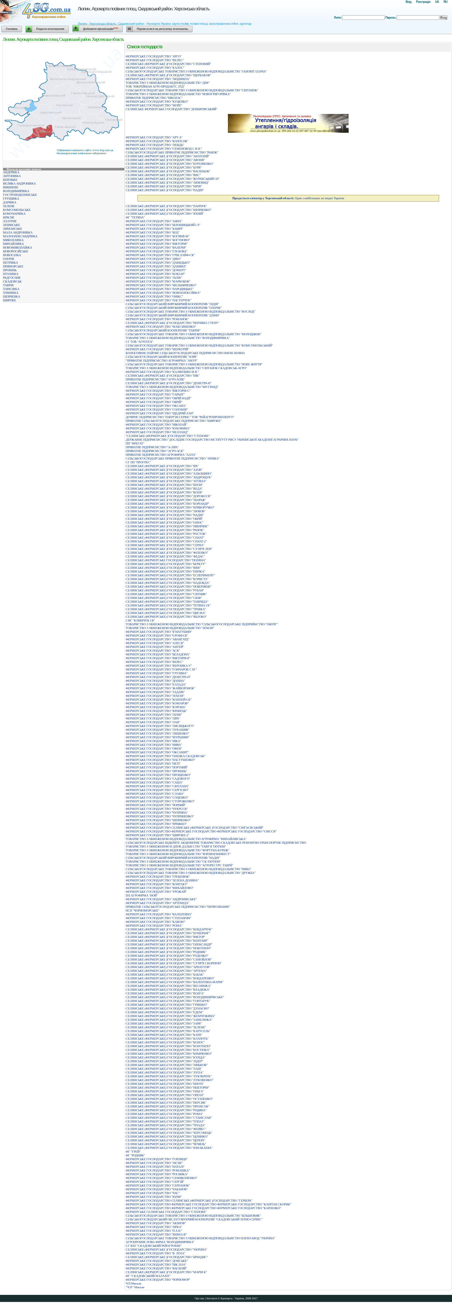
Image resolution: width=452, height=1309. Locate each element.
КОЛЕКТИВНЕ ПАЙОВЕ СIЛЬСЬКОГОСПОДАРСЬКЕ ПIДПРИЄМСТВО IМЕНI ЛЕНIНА (185, 353)
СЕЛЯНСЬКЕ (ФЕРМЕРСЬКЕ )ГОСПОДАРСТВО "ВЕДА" (164, 488)
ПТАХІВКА (10, 274)
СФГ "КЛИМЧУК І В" (140, 620)
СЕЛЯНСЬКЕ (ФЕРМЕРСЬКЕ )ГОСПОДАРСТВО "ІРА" (162, 466)
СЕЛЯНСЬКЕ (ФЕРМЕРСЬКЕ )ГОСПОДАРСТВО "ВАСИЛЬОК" (168, 171)
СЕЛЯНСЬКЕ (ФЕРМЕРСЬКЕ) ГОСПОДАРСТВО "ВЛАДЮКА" (168, 989)
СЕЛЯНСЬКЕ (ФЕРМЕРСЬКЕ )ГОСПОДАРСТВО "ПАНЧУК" (166, 206)
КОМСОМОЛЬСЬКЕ (17, 210)
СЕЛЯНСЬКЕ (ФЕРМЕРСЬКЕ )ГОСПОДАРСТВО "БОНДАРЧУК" (169, 929)
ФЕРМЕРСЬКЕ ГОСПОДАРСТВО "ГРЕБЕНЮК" (158, 876)
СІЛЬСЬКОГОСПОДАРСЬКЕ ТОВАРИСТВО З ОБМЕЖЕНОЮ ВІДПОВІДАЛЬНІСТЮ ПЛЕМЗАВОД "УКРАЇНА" (200, 1238)
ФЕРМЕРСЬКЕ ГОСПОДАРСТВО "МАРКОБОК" (158, 281)
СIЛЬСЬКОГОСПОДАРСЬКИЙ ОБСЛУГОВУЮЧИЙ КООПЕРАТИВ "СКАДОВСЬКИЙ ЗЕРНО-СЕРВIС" (194, 1219)
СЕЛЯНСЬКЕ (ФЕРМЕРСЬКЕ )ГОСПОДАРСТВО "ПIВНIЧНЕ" (167, 526)
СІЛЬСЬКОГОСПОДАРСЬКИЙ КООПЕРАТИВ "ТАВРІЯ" (163, 330)
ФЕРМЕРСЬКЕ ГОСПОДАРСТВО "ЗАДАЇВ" (155, 692)
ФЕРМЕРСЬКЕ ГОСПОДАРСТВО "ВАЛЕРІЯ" (156, 247)
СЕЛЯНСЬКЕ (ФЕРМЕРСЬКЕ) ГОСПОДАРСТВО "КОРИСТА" (167, 579)
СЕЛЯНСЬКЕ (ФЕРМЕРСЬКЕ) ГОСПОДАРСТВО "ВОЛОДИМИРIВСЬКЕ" (175, 997)
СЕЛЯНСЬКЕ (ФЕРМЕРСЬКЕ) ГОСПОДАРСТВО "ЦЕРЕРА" (165, 1140)
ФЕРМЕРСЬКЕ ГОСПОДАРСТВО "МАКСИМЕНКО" (161, 326)
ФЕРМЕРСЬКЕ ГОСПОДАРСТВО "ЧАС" (153, 1193)
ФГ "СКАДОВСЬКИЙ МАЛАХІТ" (148, 1276)
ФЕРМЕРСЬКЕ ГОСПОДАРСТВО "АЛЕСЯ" (155, 643)
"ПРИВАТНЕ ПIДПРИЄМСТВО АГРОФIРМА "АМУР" (162, 360)
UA (437, 2)
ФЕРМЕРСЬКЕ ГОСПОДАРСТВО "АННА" (154, 221)
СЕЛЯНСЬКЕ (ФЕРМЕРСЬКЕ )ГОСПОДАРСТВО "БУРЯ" (164, 167)
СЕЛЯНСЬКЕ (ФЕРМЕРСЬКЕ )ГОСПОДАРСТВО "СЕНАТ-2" (166, 541)
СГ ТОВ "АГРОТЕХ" (139, 341)
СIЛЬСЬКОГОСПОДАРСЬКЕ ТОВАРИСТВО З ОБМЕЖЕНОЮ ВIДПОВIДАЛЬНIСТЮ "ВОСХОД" (190, 311)
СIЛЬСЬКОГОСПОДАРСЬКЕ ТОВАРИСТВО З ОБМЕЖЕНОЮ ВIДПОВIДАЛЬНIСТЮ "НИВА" (188, 869)
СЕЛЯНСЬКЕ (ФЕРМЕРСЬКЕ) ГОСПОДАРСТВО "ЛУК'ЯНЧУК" (169, 1076)
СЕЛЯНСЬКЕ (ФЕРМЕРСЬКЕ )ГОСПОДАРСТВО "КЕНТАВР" (167, 940)
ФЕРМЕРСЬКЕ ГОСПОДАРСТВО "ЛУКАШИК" (158, 729)
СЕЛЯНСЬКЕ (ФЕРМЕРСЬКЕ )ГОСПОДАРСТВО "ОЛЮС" (165, 522)
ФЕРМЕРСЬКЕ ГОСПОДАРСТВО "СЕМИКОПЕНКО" (161, 1178)
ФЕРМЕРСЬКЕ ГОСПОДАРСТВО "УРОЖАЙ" (156, 891)
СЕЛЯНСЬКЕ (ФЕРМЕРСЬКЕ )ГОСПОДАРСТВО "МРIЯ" (164, 186)
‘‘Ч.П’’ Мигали (135, 1287)
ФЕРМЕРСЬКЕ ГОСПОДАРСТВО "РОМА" (154, 925)
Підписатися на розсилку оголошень (162, 29)
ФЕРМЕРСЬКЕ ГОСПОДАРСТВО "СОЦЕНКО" (157, 797)
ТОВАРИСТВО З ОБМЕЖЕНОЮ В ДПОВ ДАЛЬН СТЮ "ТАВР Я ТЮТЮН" (176, 846)
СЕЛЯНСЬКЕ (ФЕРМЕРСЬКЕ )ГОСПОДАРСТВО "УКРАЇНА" (166, 1249)
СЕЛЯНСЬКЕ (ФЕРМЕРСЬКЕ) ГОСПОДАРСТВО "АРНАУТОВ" (168, 967)
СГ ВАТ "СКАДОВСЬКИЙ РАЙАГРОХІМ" (154, 1246)
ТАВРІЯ (8, 285)
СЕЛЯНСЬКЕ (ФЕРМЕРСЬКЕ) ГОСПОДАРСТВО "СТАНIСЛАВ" (169, 1117)
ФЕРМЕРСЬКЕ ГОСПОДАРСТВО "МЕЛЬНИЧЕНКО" (161, 285)
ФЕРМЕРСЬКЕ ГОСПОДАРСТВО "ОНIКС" (154, 296)
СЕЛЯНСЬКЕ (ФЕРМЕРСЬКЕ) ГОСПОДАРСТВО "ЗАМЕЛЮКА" (169, 1020)
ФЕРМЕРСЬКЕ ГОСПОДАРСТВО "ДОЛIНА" (155, 681)
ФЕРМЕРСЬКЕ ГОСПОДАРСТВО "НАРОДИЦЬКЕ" (160, 289)
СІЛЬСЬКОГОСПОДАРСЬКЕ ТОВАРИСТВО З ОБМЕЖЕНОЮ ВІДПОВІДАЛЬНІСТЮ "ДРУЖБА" (190, 873)
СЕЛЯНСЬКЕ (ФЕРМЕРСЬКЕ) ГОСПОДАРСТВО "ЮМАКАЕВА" (169, 1148)
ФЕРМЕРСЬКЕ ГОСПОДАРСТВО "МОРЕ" (154, 105)
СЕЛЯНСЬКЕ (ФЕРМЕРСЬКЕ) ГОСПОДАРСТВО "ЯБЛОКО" (166, 616)
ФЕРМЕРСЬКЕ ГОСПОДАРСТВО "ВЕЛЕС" (155, 60)
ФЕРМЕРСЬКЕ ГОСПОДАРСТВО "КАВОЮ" (155, 922)
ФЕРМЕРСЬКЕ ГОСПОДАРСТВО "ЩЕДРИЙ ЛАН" (160, 413)
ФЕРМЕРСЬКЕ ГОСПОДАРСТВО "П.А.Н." (154, 1230)
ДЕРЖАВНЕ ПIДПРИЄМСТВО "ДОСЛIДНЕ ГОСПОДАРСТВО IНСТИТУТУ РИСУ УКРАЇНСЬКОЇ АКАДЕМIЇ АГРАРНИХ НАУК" (212, 439)
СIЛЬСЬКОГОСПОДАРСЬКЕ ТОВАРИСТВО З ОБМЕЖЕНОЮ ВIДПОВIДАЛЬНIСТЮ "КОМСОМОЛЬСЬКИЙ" (199, 345)
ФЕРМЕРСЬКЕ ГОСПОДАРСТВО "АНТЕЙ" (155, 647)
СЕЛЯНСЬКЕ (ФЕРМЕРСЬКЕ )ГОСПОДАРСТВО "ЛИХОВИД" (167, 182)
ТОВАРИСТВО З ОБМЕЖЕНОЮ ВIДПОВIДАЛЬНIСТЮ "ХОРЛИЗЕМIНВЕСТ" (178, 854)
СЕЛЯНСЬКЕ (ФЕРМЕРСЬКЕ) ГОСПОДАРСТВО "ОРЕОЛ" (165, 1095)
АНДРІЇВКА (11, 172)
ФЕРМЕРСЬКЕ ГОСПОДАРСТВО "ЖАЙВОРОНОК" (160, 688)
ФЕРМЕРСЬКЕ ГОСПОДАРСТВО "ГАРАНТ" (155, 394)
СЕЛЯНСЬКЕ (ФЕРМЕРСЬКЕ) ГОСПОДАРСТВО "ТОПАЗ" (165, 1121)
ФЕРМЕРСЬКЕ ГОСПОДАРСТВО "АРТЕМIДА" (157, 903)
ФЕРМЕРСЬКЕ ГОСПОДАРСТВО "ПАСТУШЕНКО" (160, 760)
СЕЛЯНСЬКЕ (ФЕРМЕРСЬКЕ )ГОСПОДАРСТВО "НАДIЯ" (165, 190)
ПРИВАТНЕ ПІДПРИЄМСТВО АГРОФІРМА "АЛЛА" (161, 455)
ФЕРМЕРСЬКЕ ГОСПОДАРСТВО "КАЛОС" (155, 67)
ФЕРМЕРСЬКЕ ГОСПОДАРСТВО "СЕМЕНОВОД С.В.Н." (164, 148)
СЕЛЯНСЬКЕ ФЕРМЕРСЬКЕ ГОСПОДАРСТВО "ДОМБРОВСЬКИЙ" (171, 109)
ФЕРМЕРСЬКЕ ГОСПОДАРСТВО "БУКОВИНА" (158, 428)
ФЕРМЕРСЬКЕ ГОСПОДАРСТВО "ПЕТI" (153, 763)
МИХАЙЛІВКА (13, 244)
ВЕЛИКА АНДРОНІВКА (19, 183)
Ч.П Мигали (133, 1283)
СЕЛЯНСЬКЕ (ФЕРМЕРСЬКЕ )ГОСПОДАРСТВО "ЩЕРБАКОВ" (168, 75)
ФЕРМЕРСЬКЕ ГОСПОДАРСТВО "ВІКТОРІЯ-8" (158, 658)
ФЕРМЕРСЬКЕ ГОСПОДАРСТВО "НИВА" (154, 745)
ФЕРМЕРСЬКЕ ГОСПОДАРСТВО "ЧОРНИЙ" (156, 805)
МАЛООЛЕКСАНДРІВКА (20, 236)
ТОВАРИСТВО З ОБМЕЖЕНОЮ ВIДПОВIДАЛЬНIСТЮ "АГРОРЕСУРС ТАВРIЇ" (179, 865)
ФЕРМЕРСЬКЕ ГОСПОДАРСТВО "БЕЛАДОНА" (158, 654)
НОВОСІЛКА (12, 255)
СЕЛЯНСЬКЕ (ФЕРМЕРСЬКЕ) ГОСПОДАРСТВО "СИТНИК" (166, 594)
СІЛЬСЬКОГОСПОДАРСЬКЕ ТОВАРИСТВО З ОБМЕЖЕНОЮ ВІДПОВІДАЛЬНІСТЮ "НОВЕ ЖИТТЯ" (194, 364)
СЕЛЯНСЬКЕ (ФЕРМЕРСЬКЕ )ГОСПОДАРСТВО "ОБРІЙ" (164, 519)
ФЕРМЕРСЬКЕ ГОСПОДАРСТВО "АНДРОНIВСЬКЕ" (161, 899)
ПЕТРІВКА (10, 262)
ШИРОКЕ (9, 300)
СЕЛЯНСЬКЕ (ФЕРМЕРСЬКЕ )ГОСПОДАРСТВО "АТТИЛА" (166, 481)
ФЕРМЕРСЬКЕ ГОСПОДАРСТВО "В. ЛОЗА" (155, 1253)
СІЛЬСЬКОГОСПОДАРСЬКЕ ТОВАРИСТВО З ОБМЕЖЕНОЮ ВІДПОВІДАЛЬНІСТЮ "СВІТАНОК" (192, 90)
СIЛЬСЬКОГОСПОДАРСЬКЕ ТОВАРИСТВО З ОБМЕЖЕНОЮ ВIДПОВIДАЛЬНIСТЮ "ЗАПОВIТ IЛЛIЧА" (196, 71)
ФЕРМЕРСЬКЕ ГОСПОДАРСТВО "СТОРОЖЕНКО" (160, 801)
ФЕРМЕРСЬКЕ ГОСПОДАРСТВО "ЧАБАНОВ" (157, 1189)
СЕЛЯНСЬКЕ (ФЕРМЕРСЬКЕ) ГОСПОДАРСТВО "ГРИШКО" (166, 1004)
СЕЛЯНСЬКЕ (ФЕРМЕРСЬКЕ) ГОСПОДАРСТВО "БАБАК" (165, 974)
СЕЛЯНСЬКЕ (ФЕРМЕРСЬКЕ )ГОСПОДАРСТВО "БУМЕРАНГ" (168, 933)
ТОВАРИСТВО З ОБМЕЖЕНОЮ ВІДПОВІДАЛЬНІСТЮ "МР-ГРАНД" (172, 387)
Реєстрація (423, 2)
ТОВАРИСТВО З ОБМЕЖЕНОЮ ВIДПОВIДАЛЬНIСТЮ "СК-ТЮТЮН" (173, 861)
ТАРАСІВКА (11, 289)
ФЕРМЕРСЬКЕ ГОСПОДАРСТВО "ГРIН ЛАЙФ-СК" (160, 255)
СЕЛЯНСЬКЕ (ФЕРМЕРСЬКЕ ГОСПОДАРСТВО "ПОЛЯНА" (166, 560)
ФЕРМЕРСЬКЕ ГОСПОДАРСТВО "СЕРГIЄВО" (157, 790)
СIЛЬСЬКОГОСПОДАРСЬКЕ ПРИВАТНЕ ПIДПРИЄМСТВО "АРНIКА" (173, 458)
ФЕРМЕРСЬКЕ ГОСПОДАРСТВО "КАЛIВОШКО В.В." (162, 372)
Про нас (199, 1298)
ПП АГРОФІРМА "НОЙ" (142, 895)
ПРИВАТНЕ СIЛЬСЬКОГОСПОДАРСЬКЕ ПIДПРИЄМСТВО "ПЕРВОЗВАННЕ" (178, 907)
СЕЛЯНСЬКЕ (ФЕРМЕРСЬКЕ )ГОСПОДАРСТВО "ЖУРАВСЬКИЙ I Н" (172, 179)
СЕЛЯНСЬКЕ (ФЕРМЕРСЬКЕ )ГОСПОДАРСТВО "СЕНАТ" (165, 537)
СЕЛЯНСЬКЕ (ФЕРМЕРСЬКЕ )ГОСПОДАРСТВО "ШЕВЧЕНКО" (168, 210)
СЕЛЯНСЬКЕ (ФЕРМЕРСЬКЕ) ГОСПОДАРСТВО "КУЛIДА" (166, 1057)
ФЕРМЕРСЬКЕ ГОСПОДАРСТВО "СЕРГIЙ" (155, 1182)
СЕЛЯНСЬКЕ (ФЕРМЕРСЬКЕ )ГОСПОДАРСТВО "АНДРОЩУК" (169, 477)
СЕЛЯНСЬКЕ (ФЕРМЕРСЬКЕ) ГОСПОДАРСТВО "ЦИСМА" (166, 613)
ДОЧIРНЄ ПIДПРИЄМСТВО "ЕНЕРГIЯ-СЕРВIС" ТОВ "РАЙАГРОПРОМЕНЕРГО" (180, 417)
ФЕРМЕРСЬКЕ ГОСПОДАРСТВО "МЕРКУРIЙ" (157, 349)
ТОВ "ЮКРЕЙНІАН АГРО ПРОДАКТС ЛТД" (155, 86)
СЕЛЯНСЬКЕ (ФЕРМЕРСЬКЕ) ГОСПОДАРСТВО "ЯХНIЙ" (165, 213)
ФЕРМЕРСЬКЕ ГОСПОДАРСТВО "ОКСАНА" (156, 406)
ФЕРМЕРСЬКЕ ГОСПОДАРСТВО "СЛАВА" (155, 794)
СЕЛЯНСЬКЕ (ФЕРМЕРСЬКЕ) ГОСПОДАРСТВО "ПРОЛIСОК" (168, 1106)
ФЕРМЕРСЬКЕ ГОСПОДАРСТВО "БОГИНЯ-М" (158, 236)
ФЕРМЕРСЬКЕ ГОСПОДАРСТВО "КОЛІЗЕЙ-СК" (159, 699)
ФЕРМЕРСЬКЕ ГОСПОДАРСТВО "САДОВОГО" (158, 778)
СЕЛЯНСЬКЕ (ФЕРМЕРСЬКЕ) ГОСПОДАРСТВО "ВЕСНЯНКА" (168, 986)
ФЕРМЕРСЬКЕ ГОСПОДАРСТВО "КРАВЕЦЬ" (156, 711)
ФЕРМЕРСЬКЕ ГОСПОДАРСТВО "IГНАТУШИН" (159, 632)
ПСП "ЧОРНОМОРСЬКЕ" (142, 910)
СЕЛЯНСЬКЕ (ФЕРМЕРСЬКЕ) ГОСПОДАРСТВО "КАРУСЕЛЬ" (168, 1031)
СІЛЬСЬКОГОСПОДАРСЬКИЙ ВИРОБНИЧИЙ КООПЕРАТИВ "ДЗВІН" (173, 315)
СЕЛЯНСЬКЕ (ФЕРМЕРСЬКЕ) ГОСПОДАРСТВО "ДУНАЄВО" (167, 1008)
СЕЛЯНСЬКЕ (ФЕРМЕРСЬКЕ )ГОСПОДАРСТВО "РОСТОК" (166, 534)
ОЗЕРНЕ (8, 259)
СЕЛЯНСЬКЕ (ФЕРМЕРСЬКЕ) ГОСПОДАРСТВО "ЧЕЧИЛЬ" (166, 1144)
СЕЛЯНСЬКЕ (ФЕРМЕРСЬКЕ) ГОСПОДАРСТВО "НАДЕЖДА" (168, 583)
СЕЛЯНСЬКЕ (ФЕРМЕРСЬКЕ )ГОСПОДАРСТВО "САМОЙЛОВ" (169, 959)
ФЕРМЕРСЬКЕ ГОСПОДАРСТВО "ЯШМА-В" (156, 1234)
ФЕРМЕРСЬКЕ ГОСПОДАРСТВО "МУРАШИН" (157, 737)
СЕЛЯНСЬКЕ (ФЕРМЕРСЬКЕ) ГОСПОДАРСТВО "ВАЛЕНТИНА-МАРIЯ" (174, 982)
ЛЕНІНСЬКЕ (11, 225)
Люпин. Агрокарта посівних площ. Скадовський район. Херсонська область (143, 8)
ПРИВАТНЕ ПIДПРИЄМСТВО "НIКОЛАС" (154, 98)
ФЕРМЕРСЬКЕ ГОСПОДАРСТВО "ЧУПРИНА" (157, 812)
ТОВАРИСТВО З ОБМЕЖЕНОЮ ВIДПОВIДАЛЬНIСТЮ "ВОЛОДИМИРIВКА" (178, 338)
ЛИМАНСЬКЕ (12, 228)
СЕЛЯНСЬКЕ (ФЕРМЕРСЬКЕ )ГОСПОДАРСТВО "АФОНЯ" (165, 160)
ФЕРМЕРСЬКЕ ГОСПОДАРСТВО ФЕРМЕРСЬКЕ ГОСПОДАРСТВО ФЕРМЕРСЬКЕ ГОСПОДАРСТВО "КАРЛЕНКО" (203, 1208)
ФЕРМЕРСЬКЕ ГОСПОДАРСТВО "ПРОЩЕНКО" (158, 775)
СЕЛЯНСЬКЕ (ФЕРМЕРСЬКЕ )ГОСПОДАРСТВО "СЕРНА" (165, 545)
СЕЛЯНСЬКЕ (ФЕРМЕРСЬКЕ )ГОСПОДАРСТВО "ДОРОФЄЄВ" (168, 496)
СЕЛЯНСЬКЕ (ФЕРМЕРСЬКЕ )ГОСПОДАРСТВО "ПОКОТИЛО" (168, 948)
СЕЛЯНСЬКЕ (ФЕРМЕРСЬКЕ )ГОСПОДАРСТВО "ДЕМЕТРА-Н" (168, 383)
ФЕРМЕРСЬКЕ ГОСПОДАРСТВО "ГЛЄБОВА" (156, 251)
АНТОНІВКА (12, 176)
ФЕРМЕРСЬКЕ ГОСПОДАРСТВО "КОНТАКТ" (157, 884)
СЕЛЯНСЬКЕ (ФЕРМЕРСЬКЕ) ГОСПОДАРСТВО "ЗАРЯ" (164, 1023)
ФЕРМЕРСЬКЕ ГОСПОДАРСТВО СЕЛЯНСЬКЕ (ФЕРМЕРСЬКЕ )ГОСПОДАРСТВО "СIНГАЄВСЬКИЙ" (194, 827)
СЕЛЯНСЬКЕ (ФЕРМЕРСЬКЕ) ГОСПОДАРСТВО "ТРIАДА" (165, 1125)
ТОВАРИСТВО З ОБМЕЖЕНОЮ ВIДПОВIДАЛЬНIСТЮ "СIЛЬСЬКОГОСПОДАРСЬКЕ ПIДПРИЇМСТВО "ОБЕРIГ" (202, 624)
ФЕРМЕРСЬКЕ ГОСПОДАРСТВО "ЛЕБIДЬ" (155, 145)
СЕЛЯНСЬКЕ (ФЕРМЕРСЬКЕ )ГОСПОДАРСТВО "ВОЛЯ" (164, 492)
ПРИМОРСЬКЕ (13, 266)
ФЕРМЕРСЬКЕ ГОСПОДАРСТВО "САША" (154, 782)
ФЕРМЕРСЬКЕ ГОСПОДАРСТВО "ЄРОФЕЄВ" (157, 635)
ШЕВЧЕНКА (11, 296)
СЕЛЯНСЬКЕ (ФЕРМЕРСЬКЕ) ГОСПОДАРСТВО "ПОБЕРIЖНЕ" (169, 586)
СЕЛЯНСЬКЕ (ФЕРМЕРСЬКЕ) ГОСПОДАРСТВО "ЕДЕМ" (164, 1012)
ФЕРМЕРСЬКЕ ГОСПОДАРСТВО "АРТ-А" (154, 137)
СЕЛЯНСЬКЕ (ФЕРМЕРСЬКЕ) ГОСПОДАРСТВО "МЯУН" (165, 1084)
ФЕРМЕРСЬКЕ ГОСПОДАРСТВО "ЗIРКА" (154, 1227)
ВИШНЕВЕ (10, 187)
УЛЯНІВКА (10, 293)
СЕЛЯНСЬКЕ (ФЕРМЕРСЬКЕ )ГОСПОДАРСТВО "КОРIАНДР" (167, 503)
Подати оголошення (50, 29)
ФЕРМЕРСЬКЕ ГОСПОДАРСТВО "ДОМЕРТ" (156, 270)
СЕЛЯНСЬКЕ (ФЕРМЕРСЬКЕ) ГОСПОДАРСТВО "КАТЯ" (164, 1035)
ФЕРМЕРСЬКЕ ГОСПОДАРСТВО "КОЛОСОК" (157, 141)
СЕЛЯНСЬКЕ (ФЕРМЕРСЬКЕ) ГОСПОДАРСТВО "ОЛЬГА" (165, 1091)
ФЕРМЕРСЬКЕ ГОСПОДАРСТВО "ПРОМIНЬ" (156, 771)
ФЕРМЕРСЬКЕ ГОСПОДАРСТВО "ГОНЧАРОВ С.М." (161, 669)
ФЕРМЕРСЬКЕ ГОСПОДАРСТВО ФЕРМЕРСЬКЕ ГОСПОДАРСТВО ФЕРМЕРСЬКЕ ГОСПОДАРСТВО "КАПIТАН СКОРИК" (208, 1204)
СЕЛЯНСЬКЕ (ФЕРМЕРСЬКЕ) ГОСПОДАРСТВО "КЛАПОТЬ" (167, 1038)
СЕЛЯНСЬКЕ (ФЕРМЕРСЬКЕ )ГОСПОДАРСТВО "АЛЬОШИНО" (169, 473)
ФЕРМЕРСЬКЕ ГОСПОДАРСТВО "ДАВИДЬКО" (158, 262)
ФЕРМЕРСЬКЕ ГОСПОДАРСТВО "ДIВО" (153, 259)
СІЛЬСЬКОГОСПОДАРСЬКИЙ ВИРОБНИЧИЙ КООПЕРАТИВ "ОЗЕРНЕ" (174, 308)
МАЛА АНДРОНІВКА (17, 232)
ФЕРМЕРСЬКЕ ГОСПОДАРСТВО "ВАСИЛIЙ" (156, 1268)
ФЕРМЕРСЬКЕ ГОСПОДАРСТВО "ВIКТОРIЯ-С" (158, 390)
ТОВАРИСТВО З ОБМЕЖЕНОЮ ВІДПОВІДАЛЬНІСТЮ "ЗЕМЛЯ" (170, 628)
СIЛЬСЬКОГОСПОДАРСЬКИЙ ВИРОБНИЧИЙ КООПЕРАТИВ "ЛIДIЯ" (172, 304)
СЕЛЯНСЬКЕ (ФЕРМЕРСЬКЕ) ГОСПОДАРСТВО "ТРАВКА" (166, 609)
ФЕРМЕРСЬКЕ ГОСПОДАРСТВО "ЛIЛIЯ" (154, 277)
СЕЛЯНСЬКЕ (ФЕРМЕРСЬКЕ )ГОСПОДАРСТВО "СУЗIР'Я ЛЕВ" (169, 549)
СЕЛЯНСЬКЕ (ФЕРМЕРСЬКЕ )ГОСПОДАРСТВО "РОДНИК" (166, 952)
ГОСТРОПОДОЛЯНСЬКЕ (20, 195)
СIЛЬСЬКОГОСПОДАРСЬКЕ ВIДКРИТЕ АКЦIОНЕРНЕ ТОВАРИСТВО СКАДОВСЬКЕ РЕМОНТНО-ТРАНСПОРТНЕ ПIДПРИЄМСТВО (216, 842)
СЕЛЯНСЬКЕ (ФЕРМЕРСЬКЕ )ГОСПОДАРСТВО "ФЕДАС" (165, 556)
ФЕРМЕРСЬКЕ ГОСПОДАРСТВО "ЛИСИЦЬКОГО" (160, 726)
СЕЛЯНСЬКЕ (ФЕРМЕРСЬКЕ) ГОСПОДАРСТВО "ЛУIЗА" (164, 1072)
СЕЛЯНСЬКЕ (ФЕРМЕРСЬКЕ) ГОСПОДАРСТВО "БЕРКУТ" (166, 564)
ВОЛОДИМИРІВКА (16, 191)
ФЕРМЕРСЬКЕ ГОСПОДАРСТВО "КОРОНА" (156, 707)
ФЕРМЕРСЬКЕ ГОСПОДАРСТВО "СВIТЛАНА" (157, 786)
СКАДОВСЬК (12, 281)
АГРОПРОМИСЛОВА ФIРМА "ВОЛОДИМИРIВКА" (160, 1242)
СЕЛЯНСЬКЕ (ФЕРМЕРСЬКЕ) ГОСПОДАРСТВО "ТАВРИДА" (167, 601)
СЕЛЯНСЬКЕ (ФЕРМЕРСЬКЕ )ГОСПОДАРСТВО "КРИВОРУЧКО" (170, 507)
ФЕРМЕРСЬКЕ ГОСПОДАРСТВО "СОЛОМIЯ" (157, 409)
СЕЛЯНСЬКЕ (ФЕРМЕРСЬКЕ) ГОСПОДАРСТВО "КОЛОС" (165, 1042)
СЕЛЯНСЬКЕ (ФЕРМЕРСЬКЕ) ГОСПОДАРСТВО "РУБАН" (165, 590)
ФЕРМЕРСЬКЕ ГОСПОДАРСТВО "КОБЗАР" (155, 274)
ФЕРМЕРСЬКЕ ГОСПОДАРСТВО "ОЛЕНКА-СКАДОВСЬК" (166, 756)
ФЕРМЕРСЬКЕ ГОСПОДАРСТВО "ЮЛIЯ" (154, 1197)
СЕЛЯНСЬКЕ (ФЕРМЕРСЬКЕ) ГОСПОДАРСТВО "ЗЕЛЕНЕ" (166, 1027)
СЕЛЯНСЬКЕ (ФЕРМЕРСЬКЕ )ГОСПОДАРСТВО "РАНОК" (165, 530)
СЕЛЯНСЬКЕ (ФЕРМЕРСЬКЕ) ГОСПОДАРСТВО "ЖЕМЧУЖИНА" (170, 1016)
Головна (11, 29)
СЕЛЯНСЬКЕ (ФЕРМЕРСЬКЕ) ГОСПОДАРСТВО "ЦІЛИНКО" (167, 1136)
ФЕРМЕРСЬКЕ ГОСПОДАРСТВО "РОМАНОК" (157, 319)
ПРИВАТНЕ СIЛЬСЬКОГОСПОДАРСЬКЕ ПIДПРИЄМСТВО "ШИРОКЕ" (174, 421)
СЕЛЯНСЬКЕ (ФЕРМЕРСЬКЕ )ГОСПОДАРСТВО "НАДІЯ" (165, 515)
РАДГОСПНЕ (12, 277)
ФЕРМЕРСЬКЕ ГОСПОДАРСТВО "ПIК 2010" (156, 1264)
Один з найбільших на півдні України (288, 198)
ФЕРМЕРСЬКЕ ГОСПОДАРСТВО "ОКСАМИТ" (157, 752)
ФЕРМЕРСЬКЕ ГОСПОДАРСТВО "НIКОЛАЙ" (156, 424)
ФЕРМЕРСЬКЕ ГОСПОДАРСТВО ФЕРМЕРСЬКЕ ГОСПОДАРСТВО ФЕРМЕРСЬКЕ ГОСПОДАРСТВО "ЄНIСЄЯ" (201, 831)
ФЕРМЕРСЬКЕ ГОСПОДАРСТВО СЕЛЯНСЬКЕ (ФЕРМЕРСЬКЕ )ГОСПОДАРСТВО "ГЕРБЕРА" (189, 1200)
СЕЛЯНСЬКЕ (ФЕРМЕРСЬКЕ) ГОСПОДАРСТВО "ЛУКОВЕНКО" (169, 1080)
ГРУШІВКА (11, 198)
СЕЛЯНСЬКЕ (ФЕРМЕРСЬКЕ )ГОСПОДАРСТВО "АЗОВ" (164, 470)
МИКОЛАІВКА (13, 240)
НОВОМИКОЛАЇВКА (17, 247)
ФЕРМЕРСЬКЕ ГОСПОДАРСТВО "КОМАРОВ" (157, 703)
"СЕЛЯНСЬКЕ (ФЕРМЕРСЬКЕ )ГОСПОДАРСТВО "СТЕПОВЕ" (168, 436)
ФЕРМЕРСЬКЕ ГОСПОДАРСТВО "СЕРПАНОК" (158, 1185)
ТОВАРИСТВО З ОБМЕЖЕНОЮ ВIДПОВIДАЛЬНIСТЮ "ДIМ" (168, 83)
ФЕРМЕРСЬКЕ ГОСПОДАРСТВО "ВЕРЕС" (154, 662)
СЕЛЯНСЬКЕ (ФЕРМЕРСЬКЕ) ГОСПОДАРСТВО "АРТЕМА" (166, 971)
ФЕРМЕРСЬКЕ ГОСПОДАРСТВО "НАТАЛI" (155, 1166)
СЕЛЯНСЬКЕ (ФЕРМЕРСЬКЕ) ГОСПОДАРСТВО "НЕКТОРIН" (167, 1087)
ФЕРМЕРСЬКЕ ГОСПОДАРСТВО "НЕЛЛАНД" (157, 432)
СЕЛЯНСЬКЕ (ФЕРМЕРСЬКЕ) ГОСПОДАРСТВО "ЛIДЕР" (164, 1061)
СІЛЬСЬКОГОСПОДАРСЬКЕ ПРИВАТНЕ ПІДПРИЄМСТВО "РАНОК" (172, 152)
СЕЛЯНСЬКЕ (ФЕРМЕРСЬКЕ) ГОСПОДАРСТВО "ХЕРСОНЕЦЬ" (169, 1133)
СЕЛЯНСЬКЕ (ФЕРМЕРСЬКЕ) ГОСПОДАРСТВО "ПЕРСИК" (166, 1102)
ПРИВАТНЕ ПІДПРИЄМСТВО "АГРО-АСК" (155, 451)
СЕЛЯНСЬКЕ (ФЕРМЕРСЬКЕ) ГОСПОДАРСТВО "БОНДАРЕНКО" (170, 978)
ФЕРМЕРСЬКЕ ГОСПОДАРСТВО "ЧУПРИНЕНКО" (160, 816)
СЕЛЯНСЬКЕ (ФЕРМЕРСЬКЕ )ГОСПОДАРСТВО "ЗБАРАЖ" (166, 500)
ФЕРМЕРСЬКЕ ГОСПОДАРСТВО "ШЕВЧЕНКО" (158, 820)
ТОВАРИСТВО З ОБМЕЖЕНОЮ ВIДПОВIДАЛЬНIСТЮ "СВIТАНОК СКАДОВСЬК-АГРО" (186, 368)
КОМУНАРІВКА (14, 213)
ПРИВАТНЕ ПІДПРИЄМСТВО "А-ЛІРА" (152, 447)
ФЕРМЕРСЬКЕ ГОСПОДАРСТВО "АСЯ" (153, 650)
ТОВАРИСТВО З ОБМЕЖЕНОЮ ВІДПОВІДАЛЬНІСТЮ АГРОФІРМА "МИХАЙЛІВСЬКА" (186, 839)
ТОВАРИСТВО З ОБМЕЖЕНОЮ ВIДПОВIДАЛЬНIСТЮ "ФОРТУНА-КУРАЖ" (177, 850)
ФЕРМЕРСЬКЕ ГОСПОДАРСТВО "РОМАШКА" (158, 1170)
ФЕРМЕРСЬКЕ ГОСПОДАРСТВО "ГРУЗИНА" (156, 673)
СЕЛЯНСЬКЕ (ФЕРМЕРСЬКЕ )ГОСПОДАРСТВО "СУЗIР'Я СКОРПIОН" (174, 963)
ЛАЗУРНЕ (10, 221)
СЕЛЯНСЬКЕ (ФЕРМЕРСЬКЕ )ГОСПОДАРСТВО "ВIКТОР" (165, 937)
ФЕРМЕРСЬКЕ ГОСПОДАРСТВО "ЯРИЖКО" (156, 824)
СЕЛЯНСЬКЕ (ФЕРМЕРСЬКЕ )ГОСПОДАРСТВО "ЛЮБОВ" (166, 511)
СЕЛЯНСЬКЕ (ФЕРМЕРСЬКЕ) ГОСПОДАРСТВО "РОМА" (164, 1114)
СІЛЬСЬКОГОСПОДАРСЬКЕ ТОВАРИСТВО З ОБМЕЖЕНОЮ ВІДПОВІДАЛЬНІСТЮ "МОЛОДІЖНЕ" (194, 334)
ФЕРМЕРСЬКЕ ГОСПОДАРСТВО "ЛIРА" (153, 718)
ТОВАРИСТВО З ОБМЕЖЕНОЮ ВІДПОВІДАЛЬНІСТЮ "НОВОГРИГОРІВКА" (178, 94)
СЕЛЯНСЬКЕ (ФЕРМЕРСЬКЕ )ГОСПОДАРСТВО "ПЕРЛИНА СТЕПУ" (172, 323)
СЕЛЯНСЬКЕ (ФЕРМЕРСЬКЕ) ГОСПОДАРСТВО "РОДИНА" (166, 1110)
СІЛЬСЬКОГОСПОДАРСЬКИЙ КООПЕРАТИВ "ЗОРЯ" (161, 357)
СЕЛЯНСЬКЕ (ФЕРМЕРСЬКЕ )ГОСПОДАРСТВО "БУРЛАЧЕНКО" (170, 164)
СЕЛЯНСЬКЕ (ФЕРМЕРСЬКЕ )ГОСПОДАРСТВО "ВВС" (163, 175)
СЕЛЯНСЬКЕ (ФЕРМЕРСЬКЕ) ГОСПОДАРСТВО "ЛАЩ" (164, 1069)
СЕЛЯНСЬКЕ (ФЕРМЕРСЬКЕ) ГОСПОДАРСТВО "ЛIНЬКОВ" (167, 1065)
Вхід (408, 2)
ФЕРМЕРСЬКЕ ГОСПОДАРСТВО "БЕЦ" (152, 232)
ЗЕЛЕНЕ (9, 206)
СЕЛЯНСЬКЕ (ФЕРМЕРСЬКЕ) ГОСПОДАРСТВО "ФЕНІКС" (166, 1129)
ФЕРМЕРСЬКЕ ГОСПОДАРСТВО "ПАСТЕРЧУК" (158, 300)
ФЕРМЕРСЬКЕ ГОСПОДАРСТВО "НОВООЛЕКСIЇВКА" (163, 293)
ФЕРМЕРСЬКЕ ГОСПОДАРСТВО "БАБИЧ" (154, 228)
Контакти (211, 1298)
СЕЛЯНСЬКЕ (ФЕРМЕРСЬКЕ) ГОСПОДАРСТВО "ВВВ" (163, 568)
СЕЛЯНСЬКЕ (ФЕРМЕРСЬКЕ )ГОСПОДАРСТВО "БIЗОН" (164, 485)
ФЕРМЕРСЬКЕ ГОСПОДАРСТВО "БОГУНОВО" (158, 240)
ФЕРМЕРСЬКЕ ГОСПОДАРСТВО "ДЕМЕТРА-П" (158, 677)
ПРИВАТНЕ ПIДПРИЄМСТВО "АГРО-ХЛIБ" (155, 379)
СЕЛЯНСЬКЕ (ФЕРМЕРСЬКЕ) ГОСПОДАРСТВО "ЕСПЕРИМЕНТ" (170, 575)
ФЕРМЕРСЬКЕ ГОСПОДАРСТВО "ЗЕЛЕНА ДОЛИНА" (162, 880)
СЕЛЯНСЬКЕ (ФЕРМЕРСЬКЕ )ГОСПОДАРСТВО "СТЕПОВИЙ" (168, 64)
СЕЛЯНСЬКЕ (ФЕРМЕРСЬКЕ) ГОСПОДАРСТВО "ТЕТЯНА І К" (168, 605)
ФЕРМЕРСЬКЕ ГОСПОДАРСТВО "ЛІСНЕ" (154, 1163)
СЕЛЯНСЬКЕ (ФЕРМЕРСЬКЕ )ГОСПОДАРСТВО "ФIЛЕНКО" (167, 552)
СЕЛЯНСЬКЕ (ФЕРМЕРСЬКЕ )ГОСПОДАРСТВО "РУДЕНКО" (167, 956)
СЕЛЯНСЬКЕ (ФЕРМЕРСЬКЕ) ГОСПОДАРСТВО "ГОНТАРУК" (168, 1001)
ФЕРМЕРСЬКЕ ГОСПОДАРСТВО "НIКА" (153, 741)
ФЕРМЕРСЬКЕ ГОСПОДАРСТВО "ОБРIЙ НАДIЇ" (158, 398)
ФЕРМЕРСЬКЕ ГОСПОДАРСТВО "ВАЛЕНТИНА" (159, 914)
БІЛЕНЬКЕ (10, 180)
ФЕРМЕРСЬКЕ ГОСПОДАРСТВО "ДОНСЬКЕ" (157, 1261)
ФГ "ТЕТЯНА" (135, 217)
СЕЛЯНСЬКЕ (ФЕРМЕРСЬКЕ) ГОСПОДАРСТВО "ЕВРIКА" (165, 571)
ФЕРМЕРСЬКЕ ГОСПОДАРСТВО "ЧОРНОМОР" (158, 1279)
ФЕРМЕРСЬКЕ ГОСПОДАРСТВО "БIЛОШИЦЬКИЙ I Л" (163, 225)
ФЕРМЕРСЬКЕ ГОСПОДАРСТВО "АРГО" (154, 56)
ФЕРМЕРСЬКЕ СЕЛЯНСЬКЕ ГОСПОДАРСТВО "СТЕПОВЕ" (166, 1212)
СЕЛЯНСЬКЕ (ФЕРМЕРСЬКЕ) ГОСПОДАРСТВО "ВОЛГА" (165, 993)
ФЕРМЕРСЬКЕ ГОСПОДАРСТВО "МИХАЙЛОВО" (160, 888)
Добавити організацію (100, 29)
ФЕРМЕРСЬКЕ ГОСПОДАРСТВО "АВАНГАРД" (157, 639)
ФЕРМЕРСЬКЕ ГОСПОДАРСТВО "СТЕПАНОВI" (158, 918)
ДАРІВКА (9, 202)
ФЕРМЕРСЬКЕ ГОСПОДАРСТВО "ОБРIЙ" (154, 402)
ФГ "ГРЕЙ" (133, 1151)
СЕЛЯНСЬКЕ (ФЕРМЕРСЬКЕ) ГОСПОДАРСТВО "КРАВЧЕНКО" (169, 1053)
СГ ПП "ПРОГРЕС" (138, 462)
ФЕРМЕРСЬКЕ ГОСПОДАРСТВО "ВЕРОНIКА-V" (159, 665)
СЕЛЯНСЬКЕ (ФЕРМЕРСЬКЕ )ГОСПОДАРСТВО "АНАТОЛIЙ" (168, 156)
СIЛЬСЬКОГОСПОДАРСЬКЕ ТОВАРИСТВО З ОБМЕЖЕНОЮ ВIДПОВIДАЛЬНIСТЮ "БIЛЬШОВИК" (193, 1215)
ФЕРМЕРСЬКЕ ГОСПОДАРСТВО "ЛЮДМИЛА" (158, 79)
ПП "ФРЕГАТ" (135, 443)
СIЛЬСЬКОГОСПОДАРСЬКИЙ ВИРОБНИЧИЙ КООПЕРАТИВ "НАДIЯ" (173, 858)
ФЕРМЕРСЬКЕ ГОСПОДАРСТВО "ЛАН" (153, 722)
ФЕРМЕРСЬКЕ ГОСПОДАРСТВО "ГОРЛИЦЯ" (157, 1159)
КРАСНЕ (8, 217)
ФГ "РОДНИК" (135, 1155)
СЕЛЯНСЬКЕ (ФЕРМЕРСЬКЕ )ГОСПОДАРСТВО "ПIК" (163, 375)
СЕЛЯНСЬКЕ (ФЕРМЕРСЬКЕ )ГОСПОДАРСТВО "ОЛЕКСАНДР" (169, 944)
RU (445, 2)
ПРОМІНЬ (9, 270)
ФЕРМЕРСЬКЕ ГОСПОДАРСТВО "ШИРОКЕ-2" (157, 835)
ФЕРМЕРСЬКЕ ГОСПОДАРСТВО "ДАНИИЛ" (156, 266)
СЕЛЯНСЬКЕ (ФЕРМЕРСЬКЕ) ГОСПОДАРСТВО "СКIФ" (164, 598)
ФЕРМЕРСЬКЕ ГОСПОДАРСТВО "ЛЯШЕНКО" (157, 733)
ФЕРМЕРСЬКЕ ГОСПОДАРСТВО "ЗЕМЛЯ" (155, 696)
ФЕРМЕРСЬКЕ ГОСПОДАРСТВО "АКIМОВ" (156, 1223)
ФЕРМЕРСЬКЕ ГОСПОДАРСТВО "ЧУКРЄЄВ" (157, 809)
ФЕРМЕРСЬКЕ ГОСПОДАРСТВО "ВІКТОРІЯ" (157, 244)
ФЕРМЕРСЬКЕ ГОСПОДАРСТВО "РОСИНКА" (157, 1174)
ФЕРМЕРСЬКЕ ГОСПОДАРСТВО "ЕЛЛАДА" (156, 684)
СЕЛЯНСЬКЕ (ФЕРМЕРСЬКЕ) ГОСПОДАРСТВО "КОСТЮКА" (168, 1050)
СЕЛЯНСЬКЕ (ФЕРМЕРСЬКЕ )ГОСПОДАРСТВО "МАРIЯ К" (166, 1272)
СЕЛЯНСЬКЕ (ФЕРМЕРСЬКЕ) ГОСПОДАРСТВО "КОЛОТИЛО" (168, 1046)
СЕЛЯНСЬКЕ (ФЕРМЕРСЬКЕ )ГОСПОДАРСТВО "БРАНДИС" (167, 1257)
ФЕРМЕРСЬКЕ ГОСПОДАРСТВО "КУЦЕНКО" (157, 101)
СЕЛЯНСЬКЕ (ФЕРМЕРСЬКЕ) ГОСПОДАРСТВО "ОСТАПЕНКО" (169, 1099)
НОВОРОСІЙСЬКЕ (15, 251)
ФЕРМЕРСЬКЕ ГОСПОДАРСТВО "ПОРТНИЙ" (157, 767)
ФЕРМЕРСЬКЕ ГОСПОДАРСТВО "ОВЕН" (154, 748)
